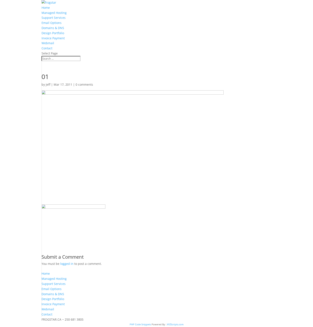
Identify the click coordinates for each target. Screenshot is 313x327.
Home (46, 8)
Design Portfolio (53, 33)
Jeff (48, 84)
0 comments (84, 84)
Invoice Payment (53, 38)
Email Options (52, 23)
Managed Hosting (54, 13)
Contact (47, 48)
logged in (66, 264)
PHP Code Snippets (140, 324)
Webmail (48, 43)
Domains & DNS (53, 28)
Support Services (54, 18)
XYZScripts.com (175, 324)
